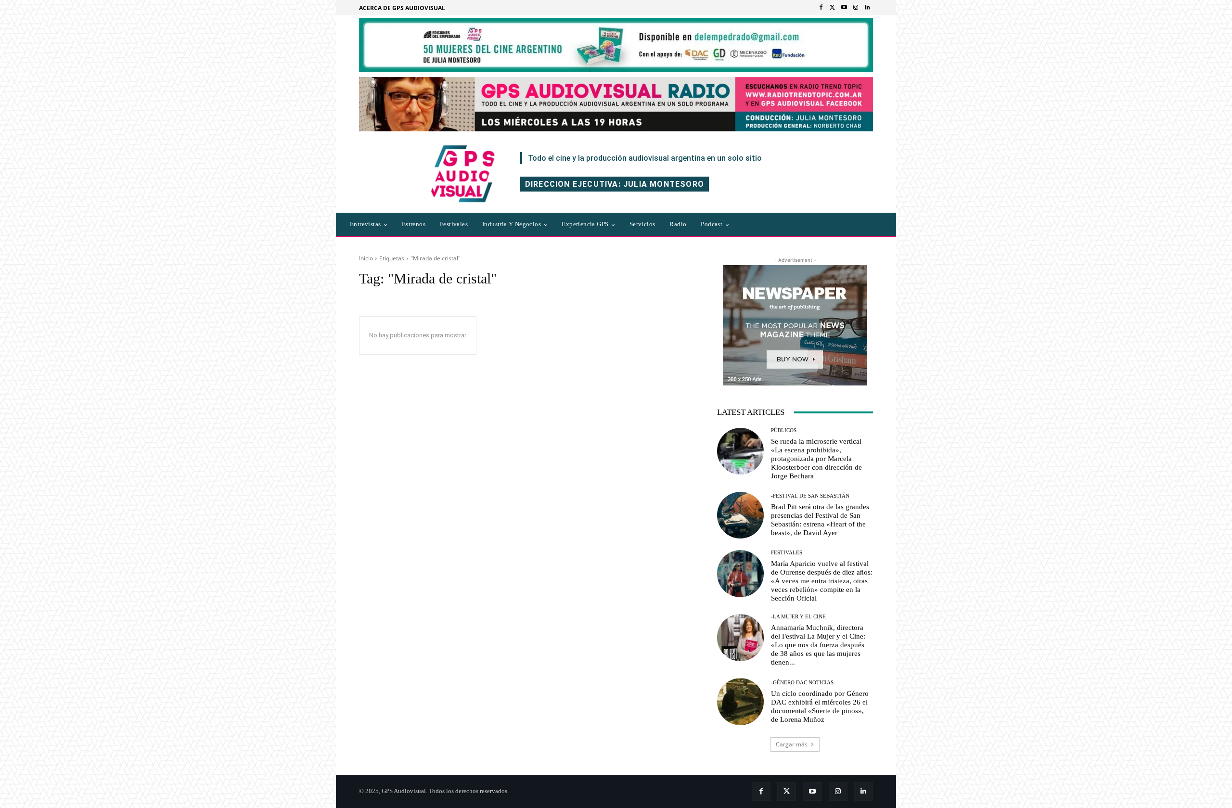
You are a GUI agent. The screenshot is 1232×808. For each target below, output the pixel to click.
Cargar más (792, 744)
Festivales (786, 552)
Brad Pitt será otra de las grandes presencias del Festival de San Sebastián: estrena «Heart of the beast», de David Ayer (820, 520)
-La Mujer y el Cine (798, 616)
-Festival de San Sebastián (810, 496)
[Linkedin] (867, 7)
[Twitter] (832, 7)
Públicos (783, 430)
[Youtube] (844, 7)
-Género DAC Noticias (802, 682)
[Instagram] (855, 7)
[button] (779, 224)
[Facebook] (821, 7)
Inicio (366, 258)
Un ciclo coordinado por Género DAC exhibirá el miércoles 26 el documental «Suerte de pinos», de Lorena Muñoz (820, 706)
